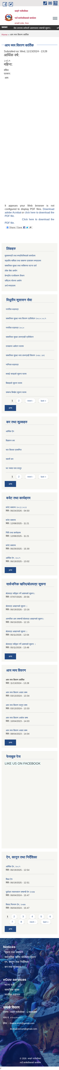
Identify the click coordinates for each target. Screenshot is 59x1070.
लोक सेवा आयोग (11, 270)
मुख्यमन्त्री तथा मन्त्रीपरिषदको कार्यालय (20, 255)
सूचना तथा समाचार (14, 952)
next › (30, 400)
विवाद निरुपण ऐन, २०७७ (15, 904)
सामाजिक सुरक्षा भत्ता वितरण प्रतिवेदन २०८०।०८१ (26, 318)
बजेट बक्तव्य (11, 520)
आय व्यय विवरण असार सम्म (16, 692)
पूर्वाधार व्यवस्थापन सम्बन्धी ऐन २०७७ (20, 892)
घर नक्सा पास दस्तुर (14, 468)
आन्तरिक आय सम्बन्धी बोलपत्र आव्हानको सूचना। (25, 618)
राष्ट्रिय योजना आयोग (13, 280)
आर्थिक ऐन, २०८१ (13, 558)
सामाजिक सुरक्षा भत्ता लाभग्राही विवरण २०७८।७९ (25, 355)
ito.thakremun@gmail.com (23, 1028)
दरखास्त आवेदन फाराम (15, 346)
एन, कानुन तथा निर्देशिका (17, 961)
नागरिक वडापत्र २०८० (15, 327)
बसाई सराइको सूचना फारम (16, 374)
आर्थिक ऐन (10, 431)
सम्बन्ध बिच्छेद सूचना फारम (16, 392)
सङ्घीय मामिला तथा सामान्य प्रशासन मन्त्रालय (23, 260)
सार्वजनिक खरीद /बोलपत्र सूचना (20, 957)
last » (43, 400)
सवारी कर (9, 459)
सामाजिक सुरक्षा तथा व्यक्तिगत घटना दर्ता (21, 265)
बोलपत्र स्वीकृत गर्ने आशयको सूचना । (21, 644)
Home (5, 34)
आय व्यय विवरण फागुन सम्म (16, 705)
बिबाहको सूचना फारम (14, 383)
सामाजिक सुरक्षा (12, 989)
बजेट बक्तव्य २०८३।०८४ (16, 507)
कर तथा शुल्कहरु (13, 966)
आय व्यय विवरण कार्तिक (15, 679)
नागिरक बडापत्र (12, 364)
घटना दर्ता (9, 984)
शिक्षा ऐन (9, 879)
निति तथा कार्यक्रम (13, 532)
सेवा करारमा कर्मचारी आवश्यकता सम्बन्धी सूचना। (28, 28)
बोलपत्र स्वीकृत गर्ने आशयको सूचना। (20, 593)
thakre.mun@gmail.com (22, 1023)
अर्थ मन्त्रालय (10, 285)
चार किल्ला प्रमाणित (14, 449)
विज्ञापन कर (10, 440)
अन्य (10, 408)
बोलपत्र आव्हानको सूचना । (16, 606)
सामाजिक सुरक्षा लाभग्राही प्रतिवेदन (20, 337)
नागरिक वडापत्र (12, 994)
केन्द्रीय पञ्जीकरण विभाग (14, 275)
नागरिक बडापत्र (12, 309)
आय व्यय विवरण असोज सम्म (17, 717)
